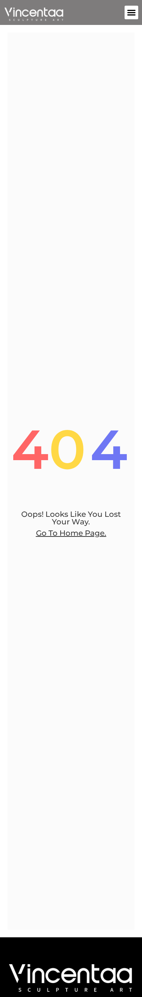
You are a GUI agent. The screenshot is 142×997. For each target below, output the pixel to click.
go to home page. (71, 533)
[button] (131, 12)
